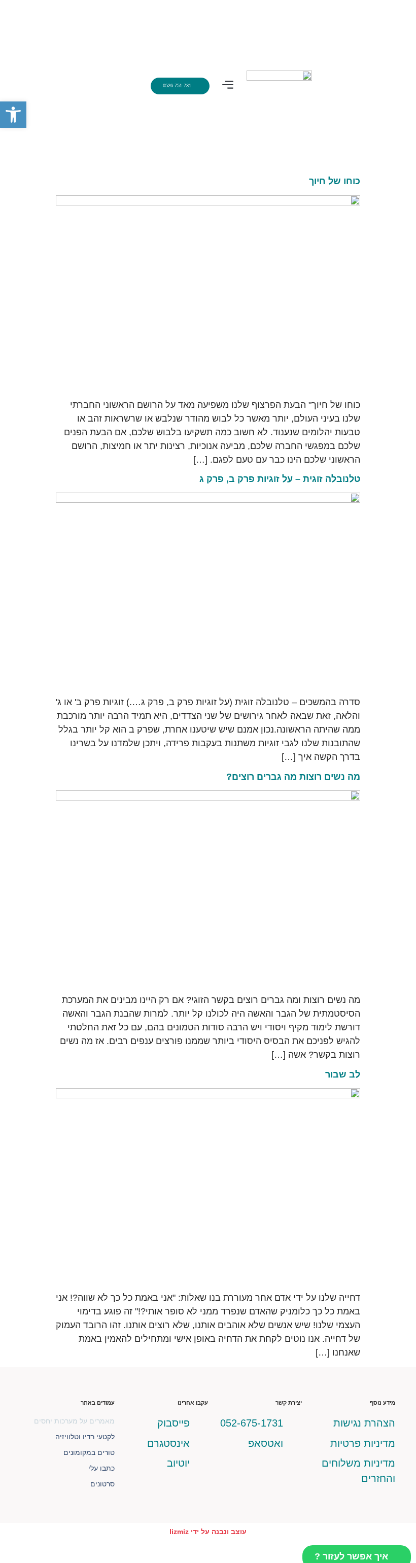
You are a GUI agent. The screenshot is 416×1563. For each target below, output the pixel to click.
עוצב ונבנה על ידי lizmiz (208, 1531)
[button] (228, 86)
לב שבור (342, 1074)
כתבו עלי (101, 1468)
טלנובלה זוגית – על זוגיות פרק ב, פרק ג (279, 479)
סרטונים (102, 1484)
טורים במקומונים (89, 1452)
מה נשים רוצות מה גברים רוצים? (293, 777)
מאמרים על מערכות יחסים (74, 1421)
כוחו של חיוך (334, 181)
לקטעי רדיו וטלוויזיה (85, 1437)
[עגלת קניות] (123, 86)
